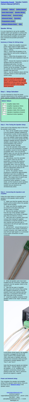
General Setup (17, 15)
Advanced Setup (7, 18)
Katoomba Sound (7, 2)
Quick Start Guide (7, 12)
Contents (5, 9)
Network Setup (6, 15)
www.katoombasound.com (14, 392)
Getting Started (21, 9)
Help (20, 24)
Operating (17, 18)
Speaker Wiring (20, 12)
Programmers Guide (8, 21)
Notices (11, 9)
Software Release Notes (9, 24)
